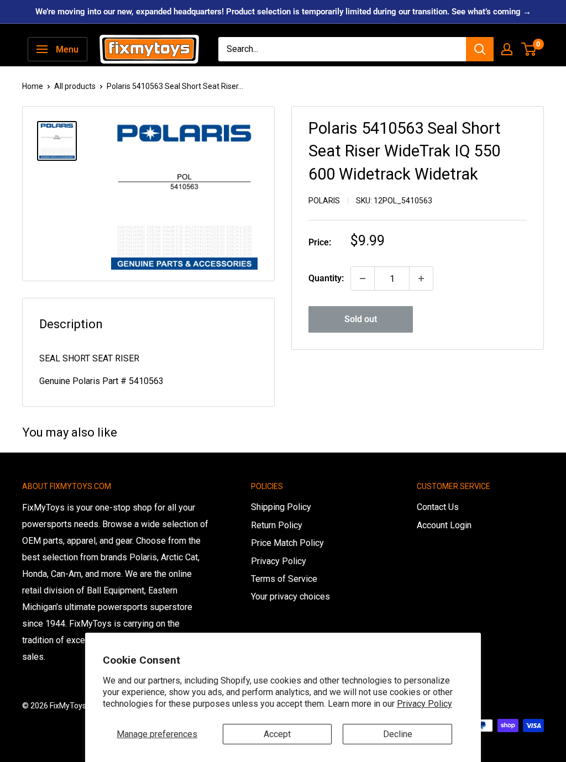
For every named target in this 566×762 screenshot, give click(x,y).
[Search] (480, 49)
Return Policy (276, 525)
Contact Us (438, 507)
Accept (277, 734)
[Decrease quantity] (362, 278)
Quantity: (326, 278)
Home (32, 86)
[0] (529, 49)
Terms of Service (284, 579)
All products (75, 86)
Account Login (444, 525)
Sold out (360, 319)
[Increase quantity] (421, 278)
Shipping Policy (281, 507)
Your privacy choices (290, 596)
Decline (397, 734)
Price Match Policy (287, 543)
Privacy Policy (424, 703)
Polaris (324, 200)
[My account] (506, 49)
